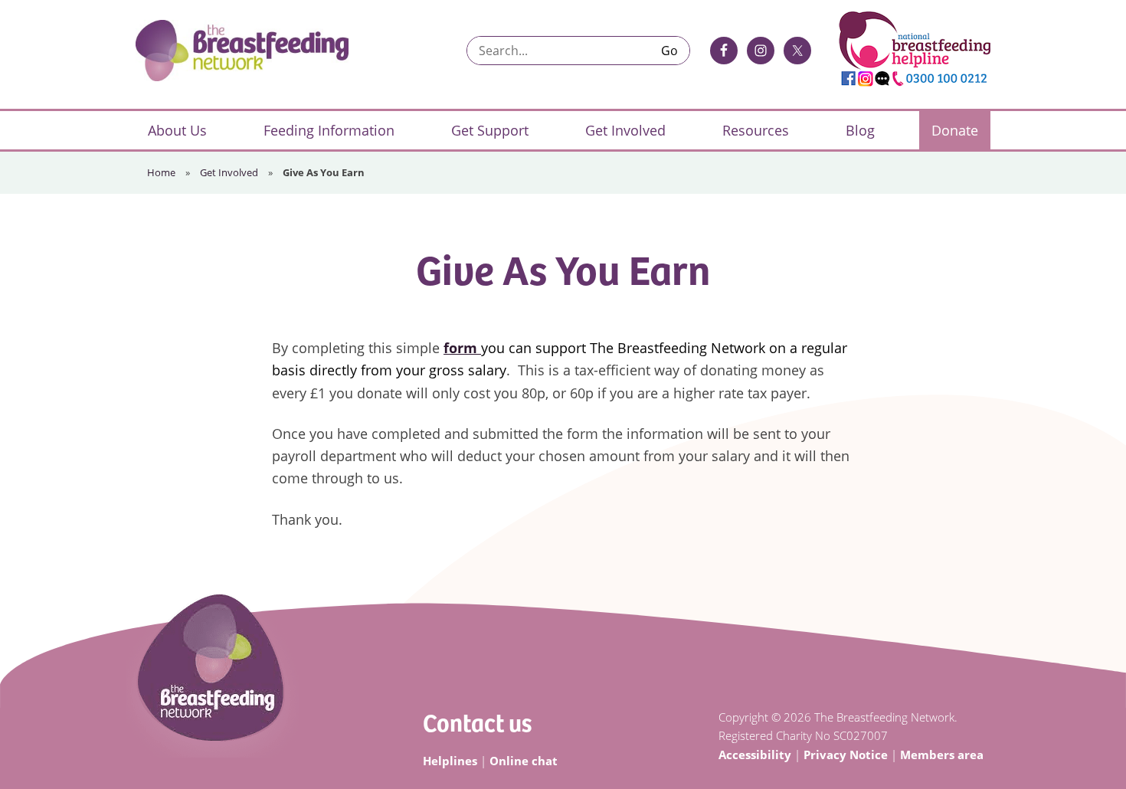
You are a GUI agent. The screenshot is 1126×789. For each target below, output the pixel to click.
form (462, 348)
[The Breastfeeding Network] (242, 50)
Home (161, 172)
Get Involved (229, 172)
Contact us (477, 722)
